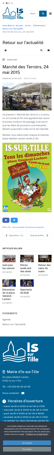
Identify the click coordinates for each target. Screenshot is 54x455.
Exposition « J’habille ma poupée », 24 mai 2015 (18, 235)
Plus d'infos (27, 449)
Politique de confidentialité (37, 434)
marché (40, 227)
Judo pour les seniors (8, 267)
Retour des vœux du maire (44, 268)
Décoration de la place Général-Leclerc (8, 294)
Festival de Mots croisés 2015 (40, 235)
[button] (41, 50)
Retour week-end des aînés (25, 268)
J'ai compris (27, 443)
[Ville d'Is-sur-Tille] (13, 13)
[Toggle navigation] (50, 13)
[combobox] (32, 14)
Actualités (7, 272)
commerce (30, 227)
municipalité (19, 227)
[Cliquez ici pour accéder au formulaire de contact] (22, 393)
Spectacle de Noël (26, 291)
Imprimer (12, 59)
